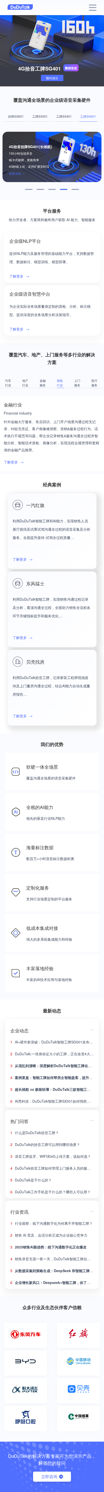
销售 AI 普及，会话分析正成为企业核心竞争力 (48, 1235)
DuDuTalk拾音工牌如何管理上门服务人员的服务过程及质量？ (52, 1168)
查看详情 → (17, 173)
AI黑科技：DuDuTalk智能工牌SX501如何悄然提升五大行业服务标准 (52, 1101)
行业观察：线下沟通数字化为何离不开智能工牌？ (51, 1223)
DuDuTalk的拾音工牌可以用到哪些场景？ (45, 1144)
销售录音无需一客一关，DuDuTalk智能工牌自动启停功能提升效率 (52, 1258)
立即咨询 (49, 1476)
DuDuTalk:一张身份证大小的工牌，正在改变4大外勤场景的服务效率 (52, 1053)
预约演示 (52, 78)
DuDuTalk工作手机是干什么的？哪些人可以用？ (50, 1191)
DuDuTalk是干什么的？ (31, 1179)
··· (92, 1029)
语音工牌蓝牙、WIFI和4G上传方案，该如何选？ (50, 1156)
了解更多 (19, 276)
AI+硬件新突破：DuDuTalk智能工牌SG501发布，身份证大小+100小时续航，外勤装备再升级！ (52, 1041)
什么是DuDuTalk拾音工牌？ (34, 1132)
